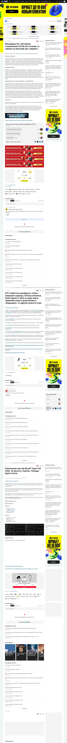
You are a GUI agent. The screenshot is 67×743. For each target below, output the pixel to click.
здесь (42, 342)
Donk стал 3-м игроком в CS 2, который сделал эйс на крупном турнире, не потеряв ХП (53, 49)
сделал (9, 333)
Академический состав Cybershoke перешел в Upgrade (53, 61)
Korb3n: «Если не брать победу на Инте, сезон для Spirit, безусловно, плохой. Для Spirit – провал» (53, 304)
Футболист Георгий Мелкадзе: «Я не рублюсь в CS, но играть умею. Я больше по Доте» (53, 311)
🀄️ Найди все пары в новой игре (11, 313)
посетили (21, 330)
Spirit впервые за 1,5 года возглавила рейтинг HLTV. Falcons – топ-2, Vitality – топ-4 (52, 532)
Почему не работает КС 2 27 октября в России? (14, 277)
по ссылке (39, 318)
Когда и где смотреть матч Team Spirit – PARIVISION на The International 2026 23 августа (21, 436)
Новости (10, 38)
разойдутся (41, 315)
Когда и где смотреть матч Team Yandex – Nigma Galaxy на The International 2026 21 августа (22, 457)
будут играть (14, 317)
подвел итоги (12, 324)
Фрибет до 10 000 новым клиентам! (15, 214)
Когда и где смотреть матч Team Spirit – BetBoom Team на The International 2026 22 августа (22, 449)
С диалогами (40, 387)
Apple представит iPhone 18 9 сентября (17, 358)
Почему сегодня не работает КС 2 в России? (13, 269)
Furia (10, 517)
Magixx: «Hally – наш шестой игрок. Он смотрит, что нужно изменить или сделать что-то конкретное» (53, 78)
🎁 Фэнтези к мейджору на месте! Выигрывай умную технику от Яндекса (19, 255)
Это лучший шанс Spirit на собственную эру (14, 571)
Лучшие (12, 206)
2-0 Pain (12, 517)
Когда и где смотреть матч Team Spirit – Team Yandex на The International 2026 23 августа (21, 440)
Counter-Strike (17, 58)
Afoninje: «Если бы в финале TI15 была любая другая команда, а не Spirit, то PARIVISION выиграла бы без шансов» (53, 338)
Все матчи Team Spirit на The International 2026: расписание (16, 427)
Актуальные (17, 206)
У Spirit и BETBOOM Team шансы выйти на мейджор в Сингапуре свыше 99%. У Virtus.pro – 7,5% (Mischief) (53, 100)
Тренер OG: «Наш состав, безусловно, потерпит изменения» (52, 350)
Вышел (7, 344)
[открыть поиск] (57, 1)
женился (10, 330)
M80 (13, 516)
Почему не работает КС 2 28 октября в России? (14, 273)
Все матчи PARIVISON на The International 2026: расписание (16, 423)
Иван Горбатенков (13, 190)
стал (8, 328)
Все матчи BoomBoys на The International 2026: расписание (16, 444)
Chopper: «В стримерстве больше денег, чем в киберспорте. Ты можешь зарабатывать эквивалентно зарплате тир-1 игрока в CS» (53, 67)
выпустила (11, 348)
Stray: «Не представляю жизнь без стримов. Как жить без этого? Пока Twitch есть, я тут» (53, 298)
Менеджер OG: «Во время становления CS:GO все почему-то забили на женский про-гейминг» (25, 38)
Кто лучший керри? (51, 400)
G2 (13, 514)
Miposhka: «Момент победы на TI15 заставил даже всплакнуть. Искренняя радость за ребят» (53, 331)
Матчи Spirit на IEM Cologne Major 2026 (12, 251)
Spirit (10, 515)
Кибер (6, 38)
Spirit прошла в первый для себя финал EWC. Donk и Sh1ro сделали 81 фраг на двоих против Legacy (23, 647)
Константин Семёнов (13, 596)
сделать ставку (24, 186)
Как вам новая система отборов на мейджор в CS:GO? (21, 124)
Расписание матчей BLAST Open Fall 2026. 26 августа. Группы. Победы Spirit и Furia (53, 43)
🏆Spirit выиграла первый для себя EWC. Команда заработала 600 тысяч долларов (20, 643)
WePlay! (9, 191)
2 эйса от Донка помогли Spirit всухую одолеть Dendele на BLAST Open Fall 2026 (53, 55)
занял (8, 320)
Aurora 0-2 (11, 514)
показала (13, 340)
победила (7, 334)
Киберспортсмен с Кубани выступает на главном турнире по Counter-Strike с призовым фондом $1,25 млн (24, 260)
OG (13, 53)
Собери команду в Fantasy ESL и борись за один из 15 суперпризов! (19, 120)
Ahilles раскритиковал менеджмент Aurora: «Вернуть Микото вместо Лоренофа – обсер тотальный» (53, 325)
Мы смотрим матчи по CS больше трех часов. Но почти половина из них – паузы (21, 574)
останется (26, 317)
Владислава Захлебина (22, 53)
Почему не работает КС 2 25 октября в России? (14, 286)
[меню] (10, 1)
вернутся (10, 318)
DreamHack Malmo (17, 102)
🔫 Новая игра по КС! (49, 72)
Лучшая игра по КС (12, 396)
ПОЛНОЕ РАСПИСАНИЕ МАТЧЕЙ (34, 36)
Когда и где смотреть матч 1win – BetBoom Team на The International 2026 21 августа (20, 461)
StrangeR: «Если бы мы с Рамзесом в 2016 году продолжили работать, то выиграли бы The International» (53, 356)
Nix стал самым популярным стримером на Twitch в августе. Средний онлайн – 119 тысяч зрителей (53, 317)
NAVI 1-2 (10, 516)
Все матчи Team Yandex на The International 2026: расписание (16, 432)
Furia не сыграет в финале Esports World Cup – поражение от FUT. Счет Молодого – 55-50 (22, 651)
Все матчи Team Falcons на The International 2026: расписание (16, 453)
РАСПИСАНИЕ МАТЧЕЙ (8, 18)
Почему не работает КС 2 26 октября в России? (14, 282)
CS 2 (8, 38)
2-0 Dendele (13, 515)
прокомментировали (18, 337)
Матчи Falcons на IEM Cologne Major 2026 (13, 247)
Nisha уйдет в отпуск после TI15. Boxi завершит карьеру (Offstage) (52, 344)
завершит (37, 317)
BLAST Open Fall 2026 (20, 489)
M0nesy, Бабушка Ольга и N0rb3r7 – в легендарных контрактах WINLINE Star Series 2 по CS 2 (22, 265)
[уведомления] (59, 1)
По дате (7, 206)
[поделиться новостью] (43, 41)
